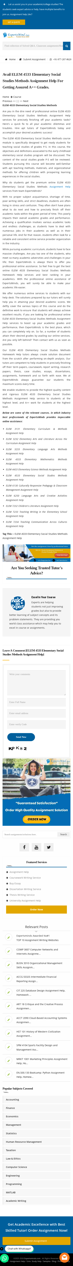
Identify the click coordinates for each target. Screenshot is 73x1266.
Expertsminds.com (32, 1258)
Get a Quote (14, 22)
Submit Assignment (34, 59)
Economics (12, 1116)
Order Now (36, 909)
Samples (46, 1261)
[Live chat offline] (64, 1258)
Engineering (13, 1175)
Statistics (11, 1133)
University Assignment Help (25, 900)
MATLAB (10, 1192)
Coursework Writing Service (25, 877)
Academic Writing (16, 1200)
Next (25, 101)
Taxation (11, 1150)
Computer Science (16, 1167)
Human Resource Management (24, 1141)
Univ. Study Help (34, 1261)
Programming (14, 1184)
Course (17, 96)
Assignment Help (60, 186)
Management (13, 1124)
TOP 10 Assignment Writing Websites (37, 940)
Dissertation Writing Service (25, 889)
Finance (10, 1108)
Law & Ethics (13, 1158)
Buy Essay (15, 883)
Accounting (12, 1099)
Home (12, 59)
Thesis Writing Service (22, 894)
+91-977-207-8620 (61, 59)
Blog (54, 1261)
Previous (7, 101)
